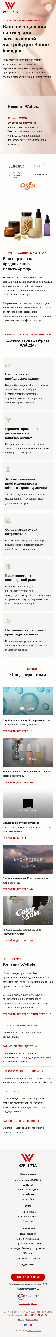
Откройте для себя (15, 731)
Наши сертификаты (28, 1303)
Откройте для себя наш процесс (25, 1014)
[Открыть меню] (48, 7)
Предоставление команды (21, 1071)
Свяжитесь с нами (28, 1277)
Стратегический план (18, 1025)
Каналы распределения (19, 1121)
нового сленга (34, 1330)
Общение (9, 1091)
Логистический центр (18, 1046)
